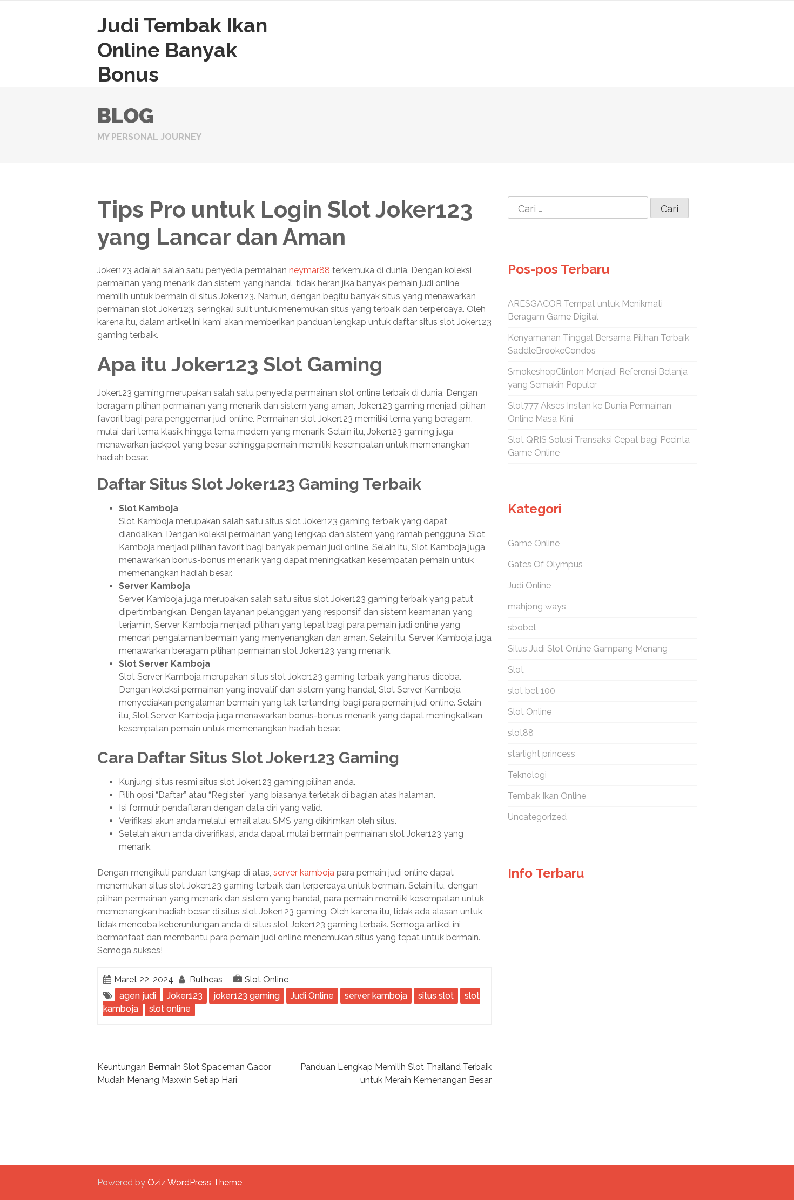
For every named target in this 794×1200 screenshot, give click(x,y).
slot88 (521, 733)
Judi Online (312, 996)
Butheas (206, 979)
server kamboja (303, 872)
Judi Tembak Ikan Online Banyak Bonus (182, 49)
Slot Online (266, 979)
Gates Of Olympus (545, 564)
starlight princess (541, 754)
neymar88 (309, 270)
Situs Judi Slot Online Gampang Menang (588, 648)
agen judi (137, 996)
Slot (516, 670)
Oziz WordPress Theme (194, 1182)
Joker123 (185, 996)
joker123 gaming (246, 996)
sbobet (522, 627)
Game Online (534, 543)
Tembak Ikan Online (547, 796)
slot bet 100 (531, 691)
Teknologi (527, 775)
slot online (170, 1009)
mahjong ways (537, 606)
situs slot (436, 996)
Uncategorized (537, 817)
